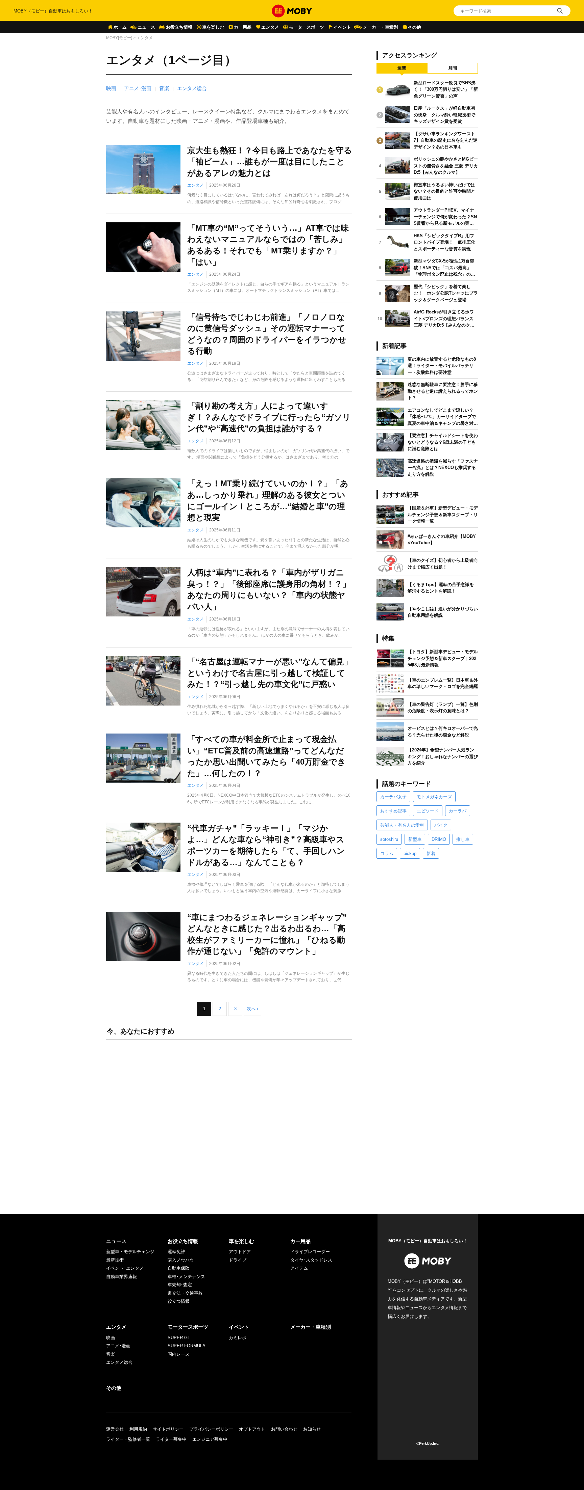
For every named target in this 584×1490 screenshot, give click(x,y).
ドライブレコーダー (310, 1251)
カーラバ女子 (393, 796)
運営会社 (115, 1429)
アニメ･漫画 (137, 88)
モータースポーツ (306, 27)
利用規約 (138, 1429)
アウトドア (240, 1251)
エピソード (428, 810)
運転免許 (176, 1251)
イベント (342, 27)
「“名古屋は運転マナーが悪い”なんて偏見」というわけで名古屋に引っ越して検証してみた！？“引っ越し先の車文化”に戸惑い (269, 673)
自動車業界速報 (121, 1276)
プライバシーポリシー (211, 1429)
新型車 (414, 839)
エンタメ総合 (191, 88)
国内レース (179, 1354)
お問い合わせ (284, 1429)
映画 (111, 88)
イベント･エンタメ (125, 1268)
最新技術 (115, 1260)
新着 (431, 853)
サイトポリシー (168, 1429)
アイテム (299, 1268)
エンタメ (270, 27)
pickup (410, 853)
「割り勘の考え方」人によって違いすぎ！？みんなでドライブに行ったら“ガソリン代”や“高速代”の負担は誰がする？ (269, 417)
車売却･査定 (180, 1284)
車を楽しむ (213, 27)
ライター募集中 (171, 1439)
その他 (414, 27)
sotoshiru (389, 839)
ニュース (146, 27)
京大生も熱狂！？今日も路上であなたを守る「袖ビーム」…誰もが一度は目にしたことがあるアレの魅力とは (269, 161)
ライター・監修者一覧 (128, 1439)
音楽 (164, 88)
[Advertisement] (229, 1120)
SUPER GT (179, 1337)
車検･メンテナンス (186, 1276)
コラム (386, 853)
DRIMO (439, 839)
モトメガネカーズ (434, 796)
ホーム (120, 27)
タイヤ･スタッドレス (311, 1260)
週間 (401, 68)
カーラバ (457, 810)
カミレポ (237, 1337)
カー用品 (242, 27)
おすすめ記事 (393, 810)
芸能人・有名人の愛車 (402, 825)
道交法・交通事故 (185, 1293)
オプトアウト (252, 1429)
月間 (452, 68)
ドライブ (237, 1260)
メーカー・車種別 (380, 27)
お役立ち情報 (179, 27)
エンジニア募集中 (209, 1439)
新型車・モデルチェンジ (130, 1251)
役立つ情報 (179, 1301)
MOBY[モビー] (119, 37)
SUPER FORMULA (186, 1345)
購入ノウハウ (181, 1260)
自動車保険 (179, 1268)
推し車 (462, 839)
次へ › (252, 1008)
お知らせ (312, 1429)
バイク (440, 825)
